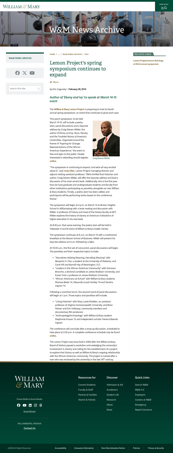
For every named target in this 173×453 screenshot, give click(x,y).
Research (111, 399)
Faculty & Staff (85, 390)
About (110, 404)
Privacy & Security (156, 448)
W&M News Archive (86, 30)
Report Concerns (143, 409)
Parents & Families (87, 395)
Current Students (87, 385)
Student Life (113, 395)
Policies (136, 448)
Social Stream (30, 411)
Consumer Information (84, 448)
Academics (112, 390)
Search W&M (141, 385)
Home (52, 54)
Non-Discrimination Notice (113, 448)
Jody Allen (69, 170)
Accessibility (60, 448)
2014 (87, 54)
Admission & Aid (115, 385)
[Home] (21, 6)
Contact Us (29, 428)
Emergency (140, 404)
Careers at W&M (143, 399)
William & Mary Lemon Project (69, 109)
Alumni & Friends (86, 399)
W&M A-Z (139, 390)
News (109, 409)
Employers (140, 395)
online (53, 161)
